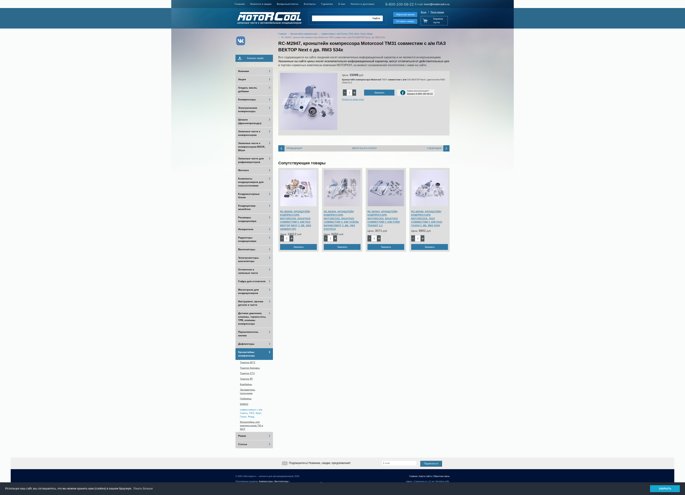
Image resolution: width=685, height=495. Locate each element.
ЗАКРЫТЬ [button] (665, 488)
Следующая (434, 148)
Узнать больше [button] (143, 488)
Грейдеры (246, 398)
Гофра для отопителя (251, 281)
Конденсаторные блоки (249, 196)
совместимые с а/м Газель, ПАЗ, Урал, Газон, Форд (251, 413)
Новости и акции (261, 3)
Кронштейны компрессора (246, 354)
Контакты (310, 3)
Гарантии (327, 3)
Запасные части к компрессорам (249, 133)
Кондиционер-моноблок (247, 207)
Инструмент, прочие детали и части (250, 303)
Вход (423, 12)
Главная (240, 3)
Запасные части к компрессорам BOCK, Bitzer (251, 147)
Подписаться (431, 463)
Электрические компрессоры (247, 109)
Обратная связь (441, 476)
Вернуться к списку (364, 148)
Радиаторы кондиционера (247, 239)
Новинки (243, 71)
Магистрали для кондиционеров (248, 291)
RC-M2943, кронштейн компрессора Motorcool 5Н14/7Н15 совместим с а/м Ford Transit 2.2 (383, 218)
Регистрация (437, 12)
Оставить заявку (405, 21)
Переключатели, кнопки (248, 333)
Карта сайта (425, 476)
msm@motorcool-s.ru (437, 4)
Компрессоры (247, 99)
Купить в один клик (353, 99)
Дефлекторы (246, 343)
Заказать (379, 92)
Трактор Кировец (250, 367)
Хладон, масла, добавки (247, 89)
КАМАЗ (244, 404)
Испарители (245, 229)
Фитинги (243, 170)
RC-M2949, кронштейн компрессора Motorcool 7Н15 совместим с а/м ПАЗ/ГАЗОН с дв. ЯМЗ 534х (426, 218)
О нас (341, 3)
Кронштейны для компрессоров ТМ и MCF (251, 425)
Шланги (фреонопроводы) (249, 121)
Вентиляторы (246, 249)
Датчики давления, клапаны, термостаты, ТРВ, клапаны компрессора (252, 318)
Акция (242, 79)
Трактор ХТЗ (247, 373)
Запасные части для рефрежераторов (251, 160)
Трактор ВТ (246, 378)
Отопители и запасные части (248, 271)
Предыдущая (294, 148)
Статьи (242, 444)
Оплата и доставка (362, 3)
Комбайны (246, 384)
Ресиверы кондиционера (247, 219)
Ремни (242, 435)
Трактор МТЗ (247, 362)
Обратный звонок (405, 14)
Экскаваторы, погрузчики (248, 391)
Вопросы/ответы (287, 3)
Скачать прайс (255, 58)
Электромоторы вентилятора (248, 259)
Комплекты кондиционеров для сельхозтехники (250, 182)
